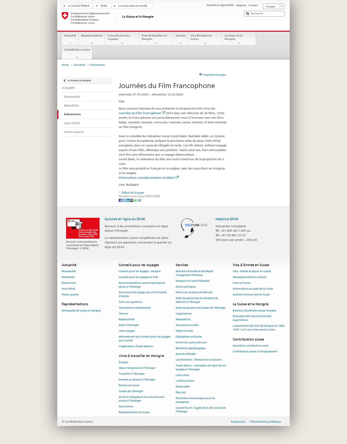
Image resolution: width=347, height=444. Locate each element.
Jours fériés (68, 288)
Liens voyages (127, 330)
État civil (181, 392)
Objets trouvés (184, 330)
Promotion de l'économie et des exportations (252, 318)
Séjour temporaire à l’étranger (137, 368)
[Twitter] (124, 200)
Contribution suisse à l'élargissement (255, 351)
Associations (126, 406)
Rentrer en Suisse (129, 385)
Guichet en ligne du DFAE (125, 219)
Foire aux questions (130, 301)
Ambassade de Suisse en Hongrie (81, 310)
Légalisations (184, 313)
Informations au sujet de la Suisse (253, 288)
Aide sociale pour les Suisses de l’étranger (201, 307)
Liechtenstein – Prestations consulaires (199, 359)
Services (181, 35)
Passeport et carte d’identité (192, 280)
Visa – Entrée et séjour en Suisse (252, 271)
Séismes (123, 313)
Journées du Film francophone (140, 113)
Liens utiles (182, 375)
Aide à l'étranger (129, 325)
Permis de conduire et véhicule (194, 292)
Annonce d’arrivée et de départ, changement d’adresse (195, 273)
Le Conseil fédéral (78, 5)
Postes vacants (70, 294)
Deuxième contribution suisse (250, 345)
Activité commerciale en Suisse (251, 294)
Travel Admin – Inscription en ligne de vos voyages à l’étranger (201, 367)
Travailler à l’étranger (132, 373)
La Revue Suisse (185, 380)
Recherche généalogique (191, 348)
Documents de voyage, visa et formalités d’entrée (143, 294)
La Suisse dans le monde (132, 5)
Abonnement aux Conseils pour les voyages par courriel (144, 338)
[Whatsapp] (136, 200)
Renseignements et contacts (249, 277)
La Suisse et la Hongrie (233, 37)
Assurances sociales (187, 325)
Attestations (183, 319)
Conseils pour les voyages (119, 37)
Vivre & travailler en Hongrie (154, 37)
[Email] (139, 200)
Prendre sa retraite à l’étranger (137, 379)
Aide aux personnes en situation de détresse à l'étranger (197, 300)
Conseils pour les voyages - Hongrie (140, 271)
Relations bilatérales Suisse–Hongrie (254, 310)
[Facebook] (120, 200)
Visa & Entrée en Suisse (201, 37)
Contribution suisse (77, 49)
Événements (69, 282)
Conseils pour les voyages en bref (138, 277)
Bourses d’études (186, 354)
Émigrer (123, 362)
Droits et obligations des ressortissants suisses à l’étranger (141, 398)
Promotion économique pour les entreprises (195, 400)
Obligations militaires (189, 336)
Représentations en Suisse (134, 412)
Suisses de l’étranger (131, 391)
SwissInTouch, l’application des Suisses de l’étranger (201, 409)
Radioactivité (127, 319)
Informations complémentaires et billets (146, 177)
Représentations (92, 35)
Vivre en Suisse (241, 282)
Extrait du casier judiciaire (191, 342)
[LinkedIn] (128, 200)
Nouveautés (69, 271)
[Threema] (132, 200)
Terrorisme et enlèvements (135, 307)
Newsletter (68, 277)
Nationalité (183, 386)
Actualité (70, 35)
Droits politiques (186, 286)
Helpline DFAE (226, 219)
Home (65, 64)
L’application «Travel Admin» (136, 346)
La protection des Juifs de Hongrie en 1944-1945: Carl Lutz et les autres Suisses (259, 327)
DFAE (104, 5)
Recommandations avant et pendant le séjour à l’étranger (142, 284)
